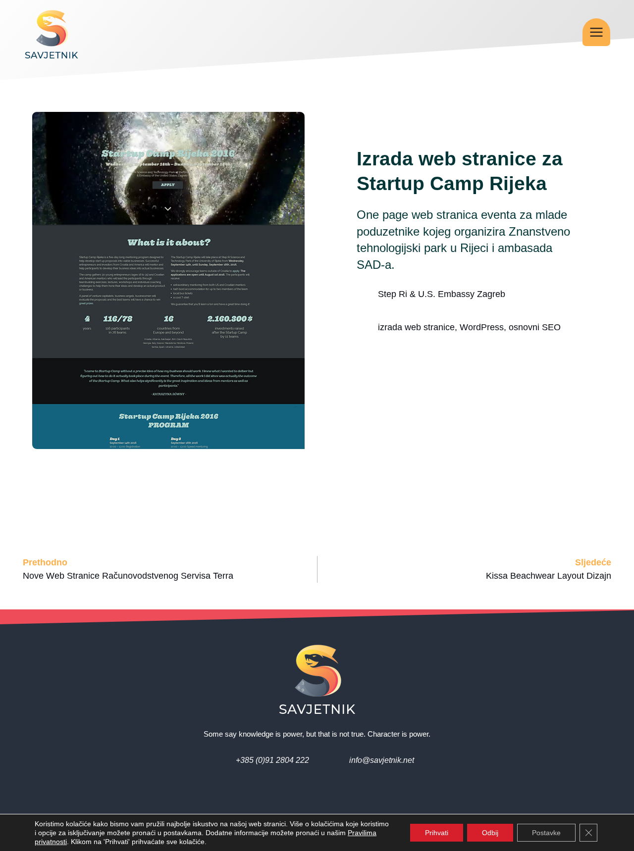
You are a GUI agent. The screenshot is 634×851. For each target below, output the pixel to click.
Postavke (546, 833)
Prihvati (436, 833)
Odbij (490, 833)
